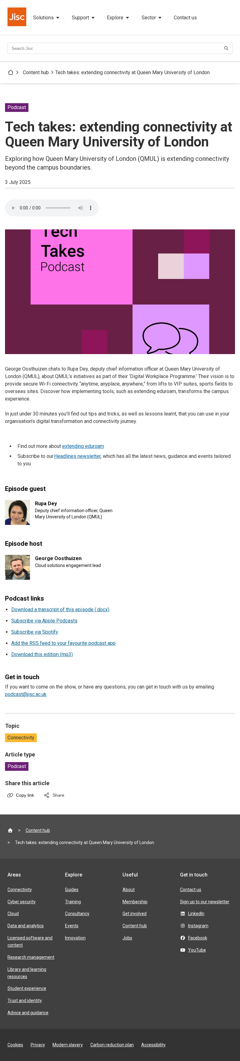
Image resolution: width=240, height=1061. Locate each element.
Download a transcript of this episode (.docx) (60, 609)
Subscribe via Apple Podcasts (44, 621)
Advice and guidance (28, 1012)
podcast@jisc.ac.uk (26, 694)
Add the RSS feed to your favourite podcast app (63, 643)
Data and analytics (26, 925)
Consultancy (77, 913)
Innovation (75, 937)
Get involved (134, 913)
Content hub (36, 72)
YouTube (197, 950)
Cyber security (22, 901)
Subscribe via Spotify (34, 632)
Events (71, 925)
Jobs (127, 937)
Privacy (38, 1044)
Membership (135, 901)
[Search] (227, 48)
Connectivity (21, 738)
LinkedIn (196, 913)
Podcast (17, 766)
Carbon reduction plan (112, 1044)
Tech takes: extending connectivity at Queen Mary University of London (132, 72)
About (128, 889)
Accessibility (153, 1044)
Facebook (197, 937)
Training (73, 901)
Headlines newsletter (77, 456)
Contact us (185, 18)
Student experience (27, 988)
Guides (71, 889)
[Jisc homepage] (18, 17)
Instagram (198, 925)
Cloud (13, 913)
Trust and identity (25, 1000)
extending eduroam (83, 446)
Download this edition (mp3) (42, 654)
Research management (31, 957)
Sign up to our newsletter (204, 901)
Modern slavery (67, 1044)
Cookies (15, 1044)
